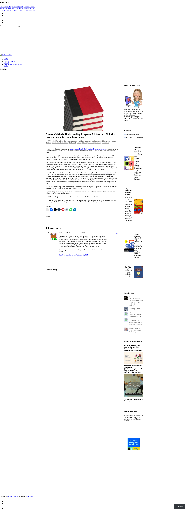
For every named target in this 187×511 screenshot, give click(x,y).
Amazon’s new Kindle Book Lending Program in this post (87, 149)
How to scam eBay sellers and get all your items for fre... (17, 7)
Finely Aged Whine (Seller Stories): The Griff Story (135, 330)
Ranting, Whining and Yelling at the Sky (89, 143)
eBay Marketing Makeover (128, 190)
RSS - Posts (135, 134)
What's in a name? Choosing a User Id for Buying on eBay (135, 314)
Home (6, 58)
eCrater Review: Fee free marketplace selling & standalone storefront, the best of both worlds (135, 322)
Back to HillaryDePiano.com (13, 64)
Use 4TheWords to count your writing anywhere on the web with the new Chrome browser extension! (133, 347)
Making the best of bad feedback (135, 309)
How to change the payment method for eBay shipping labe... (19, 10)
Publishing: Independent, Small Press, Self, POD (61, 143)
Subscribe (55, 336)
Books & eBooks (9, 61)
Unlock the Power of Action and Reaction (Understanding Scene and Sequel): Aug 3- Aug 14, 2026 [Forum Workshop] (133, 369)
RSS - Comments (137, 138)
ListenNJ (105, 173)
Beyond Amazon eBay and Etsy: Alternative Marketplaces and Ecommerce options (89, 141)
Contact (6, 63)
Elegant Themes (13, 496)
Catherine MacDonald (66, 233)
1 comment (105, 143)
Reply (116, 233)
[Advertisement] (93, 40)
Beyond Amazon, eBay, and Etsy (137, 237)
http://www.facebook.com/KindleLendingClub (73, 255)
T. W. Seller (51, 141)
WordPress (30, 496)
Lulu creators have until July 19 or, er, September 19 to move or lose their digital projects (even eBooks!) (136, 301)
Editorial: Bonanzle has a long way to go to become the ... (18, 8)
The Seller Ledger (128, 268)
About (6, 59)
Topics (6, 66)
